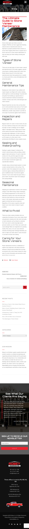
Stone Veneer (14, 260)
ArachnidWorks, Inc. (14, 519)
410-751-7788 (15, 469)
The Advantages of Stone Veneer (10, 319)
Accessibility (15, 517)
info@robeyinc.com (14, 473)
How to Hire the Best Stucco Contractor (11, 316)
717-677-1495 (15, 471)
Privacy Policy (8, 517)
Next (26, 426)
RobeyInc (6, 260)
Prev (3, 426)
